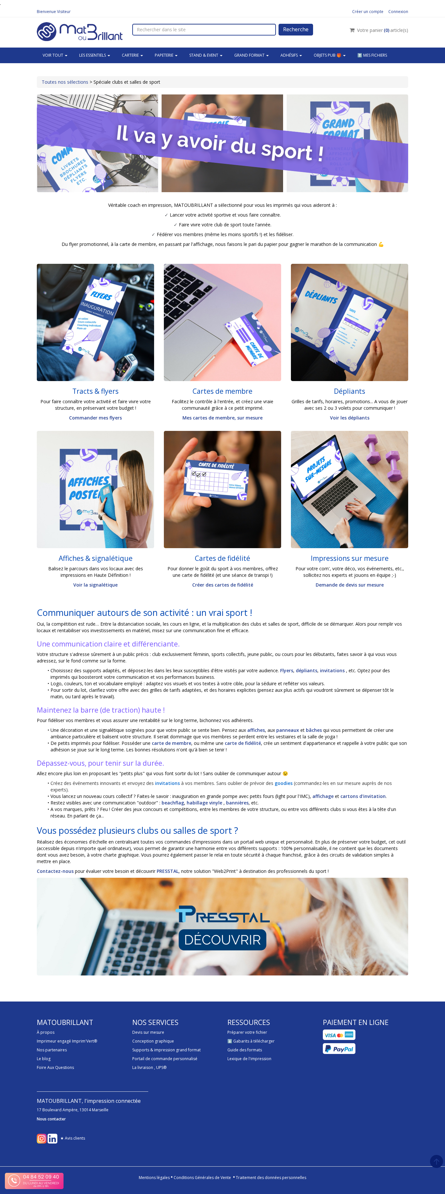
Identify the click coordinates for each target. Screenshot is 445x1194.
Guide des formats (244, 1050)
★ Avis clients (72, 1138)
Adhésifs (289, 55)
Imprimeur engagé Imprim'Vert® (67, 1041)
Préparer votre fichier (247, 1032)
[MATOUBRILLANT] (79, 31)
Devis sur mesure (148, 1032)
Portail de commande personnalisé (164, 1058)
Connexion (398, 11)
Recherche (296, 29)
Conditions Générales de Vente (202, 1177)
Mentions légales (154, 1177)
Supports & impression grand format (166, 1050)
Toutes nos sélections (65, 82)
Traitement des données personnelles (271, 1177)
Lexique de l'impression (249, 1058)
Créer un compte (367, 11)
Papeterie (164, 55)
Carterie (131, 55)
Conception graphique (153, 1041)
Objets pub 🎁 (328, 55)
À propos (45, 1032)
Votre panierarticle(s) (382, 30)
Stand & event (204, 55)
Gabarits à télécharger (254, 1041)
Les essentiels (93, 55)
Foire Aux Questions (55, 1067)
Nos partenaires (52, 1050)
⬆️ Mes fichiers (372, 55)
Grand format (250, 55)
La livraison (142, 1067)
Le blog (43, 1058)
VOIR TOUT (53, 55)
